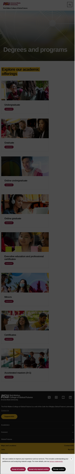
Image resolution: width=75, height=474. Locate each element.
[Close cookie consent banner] (71, 459)
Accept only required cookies (39, 469)
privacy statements (56, 461)
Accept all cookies (18, 469)
